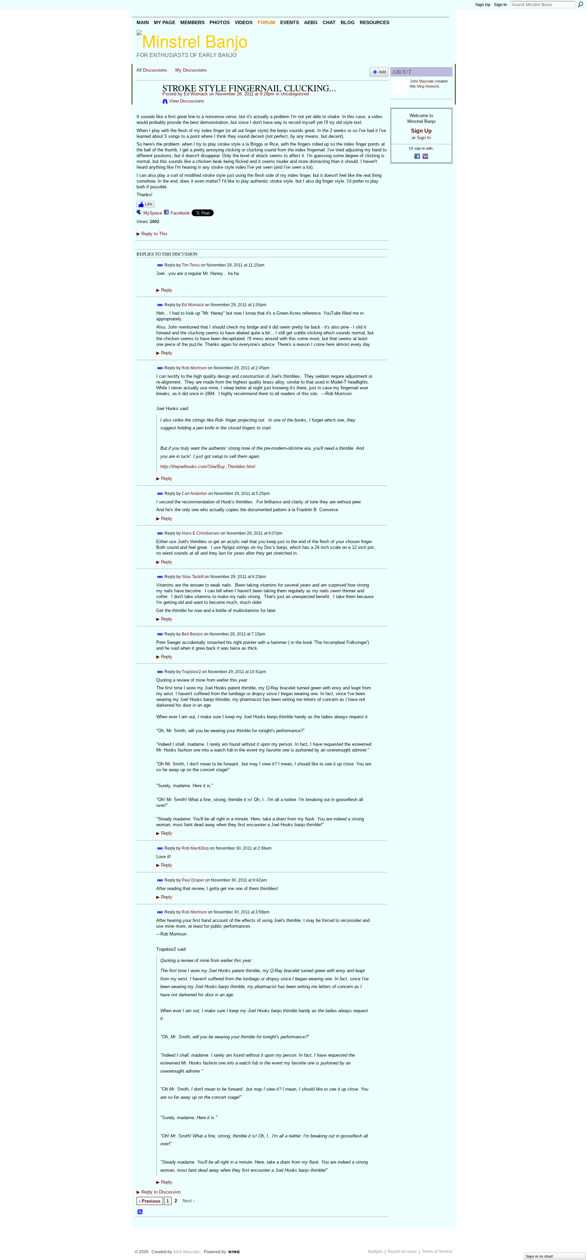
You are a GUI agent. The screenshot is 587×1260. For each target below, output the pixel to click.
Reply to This (152, 233)
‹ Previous (149, 1201)
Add (382, 72)
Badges (375, 1251)
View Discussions (186, 101)
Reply (164, 290)
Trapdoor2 (191, 671)
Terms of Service (437, 1251)
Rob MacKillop (195, 848)
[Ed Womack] (147, 102)
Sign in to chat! (539, 1256)
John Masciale (422, 81)
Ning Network (428, 86)
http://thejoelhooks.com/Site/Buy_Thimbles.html (207, 466)
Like (149, 204)
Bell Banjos (192, 633)
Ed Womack (196, 93)
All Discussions (152, 70)
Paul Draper (193, 880)
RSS (140, 1212)
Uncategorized (295, 93)
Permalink (160, 265)
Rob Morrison (194, 368)
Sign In (500, 4)
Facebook (180, 213)
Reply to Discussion (159, 1191)
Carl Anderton (194, 493)
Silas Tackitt (192, 576)
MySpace (152, 213)
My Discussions (191, 70)
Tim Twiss (191, 265)
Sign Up (482, 4)
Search (580, 4)
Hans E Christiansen (201, 533)
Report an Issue (402, 1251)
